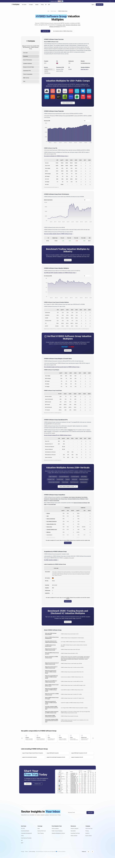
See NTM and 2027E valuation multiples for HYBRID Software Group (60, 272)
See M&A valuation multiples (51, 560)
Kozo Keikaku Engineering (52, 521)
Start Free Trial (99, 4)
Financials (25, 56)
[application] (68, 133)
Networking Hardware (84, 479)
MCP (49, 4)
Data (39, 828)
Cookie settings (32, 851)
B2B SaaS (46, 71)
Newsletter (73, 831)
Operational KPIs (27, 70)
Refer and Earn (74, 835)
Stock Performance (27, 60)
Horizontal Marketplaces (64, 476)
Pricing (42, 4)
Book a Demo (89, 835)
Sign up (24, 46)
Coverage (31, 4)
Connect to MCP (53, 1)
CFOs (22, 835)
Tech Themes (41, 833)
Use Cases (24, 4)
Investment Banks (25, 831)
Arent (63, 25)
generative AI (49, 86)
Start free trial (84, 69)
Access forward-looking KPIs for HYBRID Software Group (57, 435)
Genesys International (71, 25)
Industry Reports (74, 828)
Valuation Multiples (27, 63)
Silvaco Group (64, 499)
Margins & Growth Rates (28, 67)
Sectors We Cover (42, 831)
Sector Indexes (55, 828)
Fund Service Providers (26, 838)
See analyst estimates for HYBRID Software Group (56, 156)
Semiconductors (83, 482)
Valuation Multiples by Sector (58, 833)
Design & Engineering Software (48, 70)
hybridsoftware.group (85, 63)
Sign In (93, 4)
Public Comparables (27, 74)
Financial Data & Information (54, 482)
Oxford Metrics (81, 659)
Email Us (87, 833)
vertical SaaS (77, 86)
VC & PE (23, 828)
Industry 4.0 (71, 86)
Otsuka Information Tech (55, 499)
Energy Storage (65, 482)
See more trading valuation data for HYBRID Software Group (58, 233)
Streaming (67, 479)
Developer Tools (51, 479)
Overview (25, 52)
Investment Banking (75, 476)
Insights (36, 4)
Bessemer (70, 429)
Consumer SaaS (60, 479)
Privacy (22, 851)
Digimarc (59, 25)
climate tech (56, 86)
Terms (26, 851)
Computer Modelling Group (74, 499)
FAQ (24, 81)
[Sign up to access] (81, 165)
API (45, 4)
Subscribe (90, 812)
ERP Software (84, 476)
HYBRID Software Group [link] (62, 11)
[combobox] (87, 121)
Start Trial (28, 783)
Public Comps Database (57, 831)
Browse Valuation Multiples (68, 102)
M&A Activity (26, 77)
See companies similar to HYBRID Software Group (62, 31)
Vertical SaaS (74, 479)
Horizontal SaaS (47, 73)
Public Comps (53, 11)
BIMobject (82, 499)
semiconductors (63, 86)
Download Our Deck (75, 833)
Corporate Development (26, 833)
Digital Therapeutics (53, 476)
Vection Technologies (54, 500)
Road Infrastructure (74, 482)
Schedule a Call (37, 783)
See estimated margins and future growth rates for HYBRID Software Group (61, 367)
